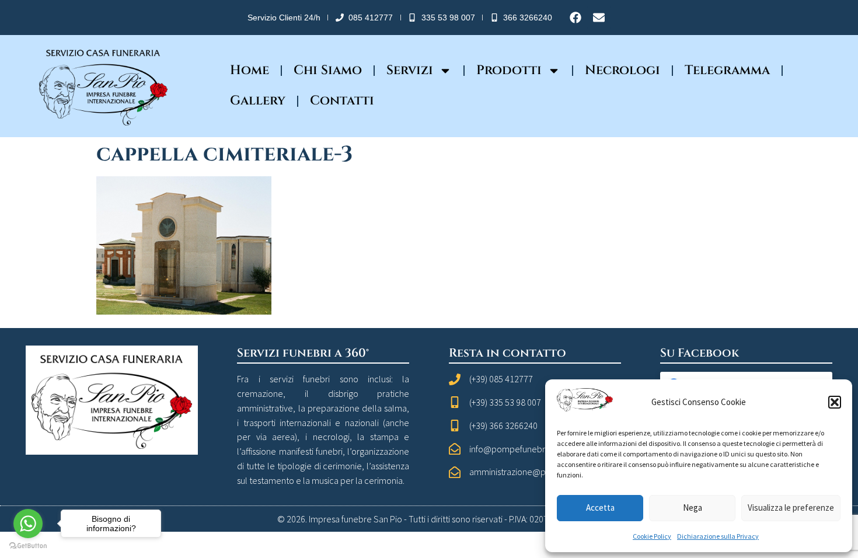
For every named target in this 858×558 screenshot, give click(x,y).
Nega (692, 507)
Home (249, 70)
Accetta (600, 507)
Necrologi (622, 70)
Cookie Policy (652, 536)
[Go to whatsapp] (28, 523)
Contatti (342, 100)
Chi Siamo (328, 70)
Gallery (257, 100)
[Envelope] (599, 17)
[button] (834, 402)
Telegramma (727, 70)
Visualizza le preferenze (791, 507)
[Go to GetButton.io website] (28, 546)
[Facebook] (575, 17)
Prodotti (509, 70)
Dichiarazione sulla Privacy (718, 536)
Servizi (409, 70)
